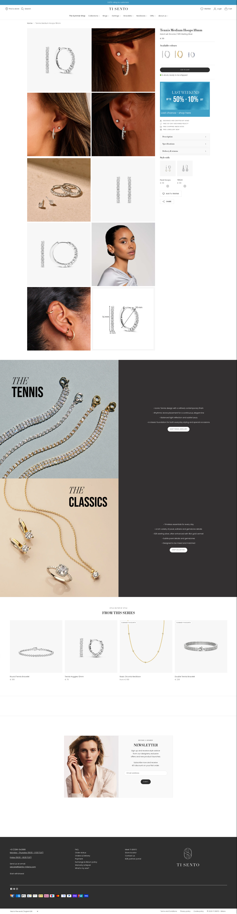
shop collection (178, 550)
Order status (80, 852)
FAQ (77, 849)
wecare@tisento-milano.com (23, 867)
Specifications (168, 144)
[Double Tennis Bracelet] (201, 646)
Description (167, 137)
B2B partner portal (133, 859)
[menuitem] (169, 911)
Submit (145, 782)
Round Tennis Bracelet (19, 676)
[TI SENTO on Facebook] (11, 889)
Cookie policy (199, 911)
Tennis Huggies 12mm (74, 676)
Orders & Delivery (82, 855)
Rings (105, 16)
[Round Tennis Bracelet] (36, 646)
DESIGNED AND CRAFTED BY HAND (176, 121)
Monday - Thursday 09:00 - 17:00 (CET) (26, 852)
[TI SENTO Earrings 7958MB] (191, 54)
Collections (93, 16)
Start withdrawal (17, 873)
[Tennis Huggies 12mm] (91, 646)
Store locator (131, 852)
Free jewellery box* (171, 130)
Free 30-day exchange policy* (176, 124)
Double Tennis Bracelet (185, 676)
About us (162, 16)
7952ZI (180, 180)
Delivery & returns (170, 151)
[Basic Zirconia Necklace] (146, 646)
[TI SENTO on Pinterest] (14, 889)
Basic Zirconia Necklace (130, 676)
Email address (132, 769)
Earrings (115, 16)
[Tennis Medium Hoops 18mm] (165, 54)
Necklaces (140, 16)
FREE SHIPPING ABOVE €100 (173, 127)
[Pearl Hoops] (168, 168)
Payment (79, 859)
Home (29, 23)
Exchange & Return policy (86, 862)
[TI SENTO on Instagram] (17, 889)
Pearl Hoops (165, 180)
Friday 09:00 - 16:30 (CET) (20, 857)
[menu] (24, 911)
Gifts (152, 16)
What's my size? (82, 868)
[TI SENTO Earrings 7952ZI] (185, 168)
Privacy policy (185, 911)
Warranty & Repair (83, 865)
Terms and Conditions (168, 911)
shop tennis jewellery (178, 429)
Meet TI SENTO (131, 849)
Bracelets (128, 16)
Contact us (130, 855)
